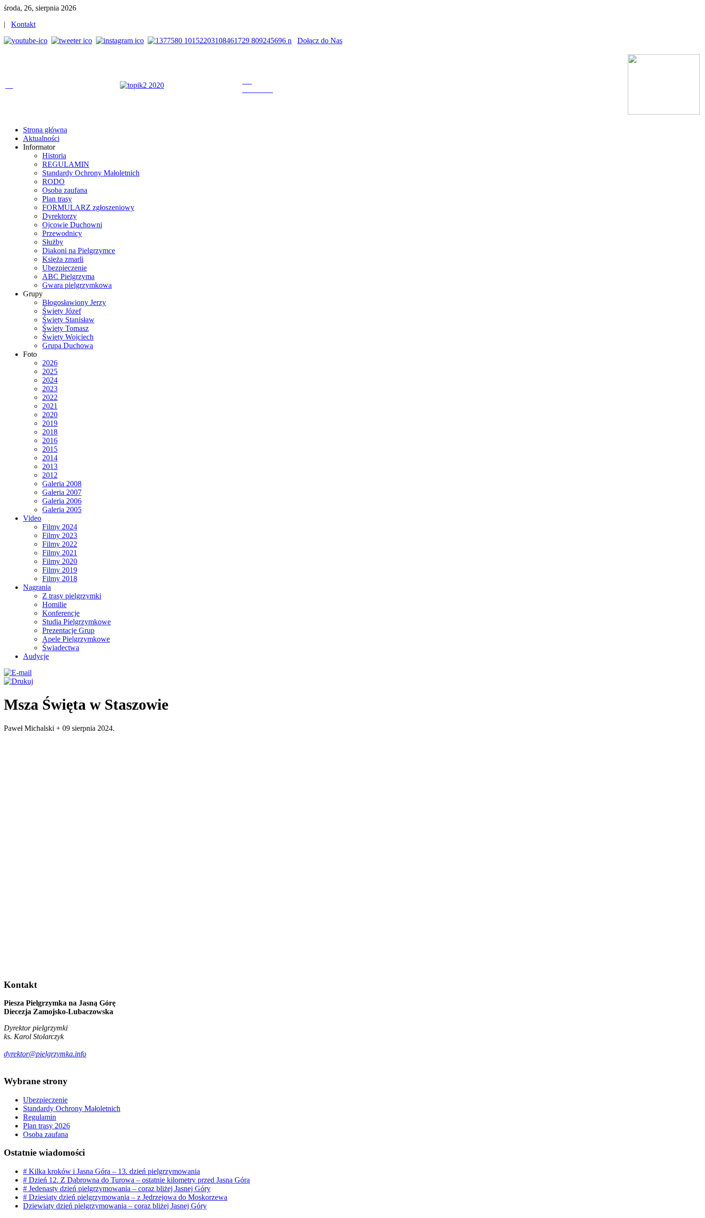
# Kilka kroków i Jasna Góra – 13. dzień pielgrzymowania (111, 1171)
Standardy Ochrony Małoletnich (71, 1108)
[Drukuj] (18, 681)
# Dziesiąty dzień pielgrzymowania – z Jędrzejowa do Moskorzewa (125, 1197)
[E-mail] (18, 672)
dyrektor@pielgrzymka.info (45, 1054)
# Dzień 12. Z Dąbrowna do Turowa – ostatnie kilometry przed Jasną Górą (136, 1180)
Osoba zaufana (45, 1134)
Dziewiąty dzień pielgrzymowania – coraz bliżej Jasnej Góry (115, 1206)
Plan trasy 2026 (46, 1126)
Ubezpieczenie (45, 1100)
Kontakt (23, 24)
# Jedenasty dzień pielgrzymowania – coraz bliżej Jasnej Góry (117, 1188)
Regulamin (39, 1117)
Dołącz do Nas (319, 40)
